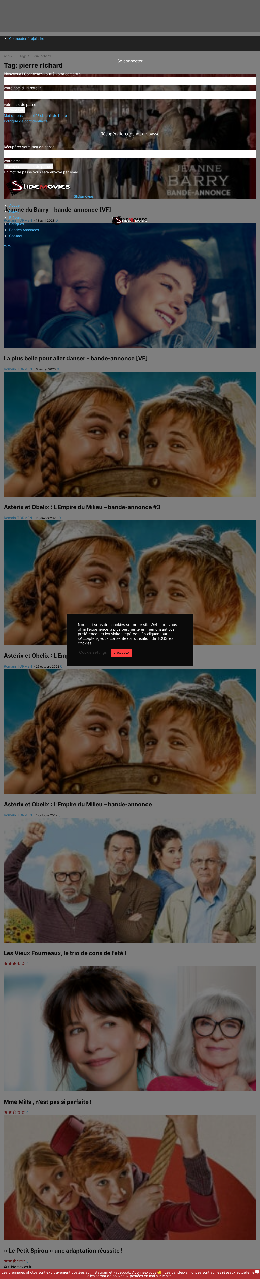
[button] (5, 245)
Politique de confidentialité (26, 121)
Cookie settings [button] (93, 652)
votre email (13, 161)
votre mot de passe (20, 104)
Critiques (16, 223)
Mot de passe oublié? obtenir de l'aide (35, 115)
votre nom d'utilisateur (22, 88)
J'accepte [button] (121, 652)
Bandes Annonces (24, 230)
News (14, 211)
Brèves (15, 217)
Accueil (15, 205)
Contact (15, 236)
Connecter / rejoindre (26, 38)
